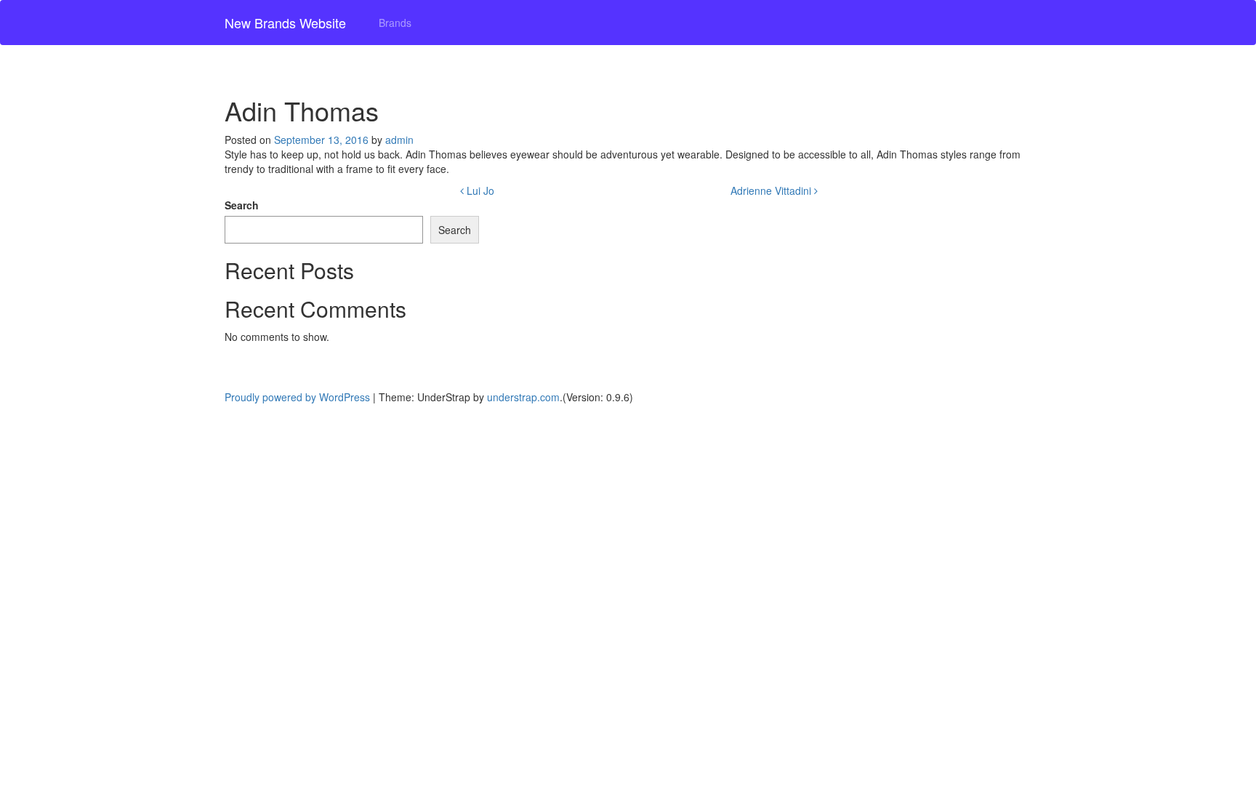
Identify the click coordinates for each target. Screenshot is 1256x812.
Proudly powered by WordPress (297, 397)
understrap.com (523, 397)
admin (399, 139)
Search (242, 205)
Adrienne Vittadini (772, 190)
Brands (395, 22)
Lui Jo (479, 190)
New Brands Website (285, 22)
